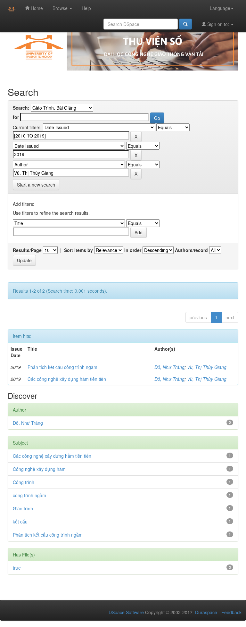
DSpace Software (126, 612)
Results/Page (27, 250)
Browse (61, 8)
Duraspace (206, 612)
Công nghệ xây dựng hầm (39, 469)
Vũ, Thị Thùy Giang (206, 367)
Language (220, 8)
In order (132, 250)
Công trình (23, 482)
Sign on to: (218, 24)
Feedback (231, 612)
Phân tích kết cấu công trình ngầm (62, 367)
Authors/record (191, 250)
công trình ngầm (29, 495)
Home (36, 8)
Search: (21, 107)
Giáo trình (23, 508)
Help (86, 8)
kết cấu (20, 521)
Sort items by (78, 250)
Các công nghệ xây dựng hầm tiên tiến (67, 379)
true (17, 567)
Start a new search (36, 184)
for (16, 117)
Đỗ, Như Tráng (169, 367)
